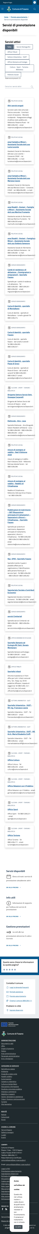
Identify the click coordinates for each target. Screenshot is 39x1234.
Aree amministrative (8, 1053)
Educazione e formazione (10, 1086)
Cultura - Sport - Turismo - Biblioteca (19, 68)
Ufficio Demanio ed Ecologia (17, 62)
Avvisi (3, 1119)
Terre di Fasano (6, 1130)
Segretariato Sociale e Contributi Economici (21, 591)
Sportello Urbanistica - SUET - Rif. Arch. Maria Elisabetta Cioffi (21, 732)
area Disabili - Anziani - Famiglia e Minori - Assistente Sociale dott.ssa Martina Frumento (21, 210)
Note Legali (5, 1186)
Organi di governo (7, 1048)
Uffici (3, 1046)
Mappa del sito (6, 1221)
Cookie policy (5, 1181)
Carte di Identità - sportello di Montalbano (19, 307)
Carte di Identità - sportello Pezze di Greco (19, 362)
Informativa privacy (8, 1184)
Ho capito (18, 1227)
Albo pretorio (5, 1196)
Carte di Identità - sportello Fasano (19, 333)
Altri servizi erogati (15, 105)
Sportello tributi (14, 671)
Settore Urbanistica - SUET (17, 57)
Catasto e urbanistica (8, 1081)
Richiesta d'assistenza (9, 1176)
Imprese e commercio (8, 1091)
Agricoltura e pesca (8, 1069)
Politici (3, 1051)
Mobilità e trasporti (8, 1094)
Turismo (4, 1101)
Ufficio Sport (13, 809)
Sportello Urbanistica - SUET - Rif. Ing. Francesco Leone (20, 706)
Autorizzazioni (6, 1079)
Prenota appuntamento (19, 17)
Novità (4, 1111)
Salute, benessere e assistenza (12, 1096)
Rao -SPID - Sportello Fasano (19, 558)
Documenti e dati (7, 1043)
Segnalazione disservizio (9, 1173)
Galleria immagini (7, 1132)
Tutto (9, 47)
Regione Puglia (7, 2)
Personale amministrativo (10, 1056)
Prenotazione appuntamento (11, 1171)
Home (6, 17)
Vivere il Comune (8, 1127)
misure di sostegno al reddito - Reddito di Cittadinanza (16, 483)
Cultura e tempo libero (9, 1084)
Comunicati (5, 1117)
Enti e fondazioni (7, 1058)
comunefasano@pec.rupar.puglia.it (13, 1160)
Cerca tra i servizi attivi (13, 86)
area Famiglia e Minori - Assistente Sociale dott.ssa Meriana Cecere (19, 178)
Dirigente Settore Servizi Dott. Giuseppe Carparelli (20, 396)
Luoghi (3, 1135)
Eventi (3, 1137)
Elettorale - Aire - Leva (17, 420)
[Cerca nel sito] (34, 9)
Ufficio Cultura (13, 760)
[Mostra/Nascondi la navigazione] (2, 9)
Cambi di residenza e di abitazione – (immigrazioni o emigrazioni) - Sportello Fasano (19, 273)
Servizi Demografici (23, 47)
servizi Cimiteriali (15, 616)
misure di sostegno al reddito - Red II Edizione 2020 (17, 452)
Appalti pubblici (6, 1076)
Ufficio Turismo (14, 835)
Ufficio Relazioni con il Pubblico (20, 786)
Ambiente (4, 1071)
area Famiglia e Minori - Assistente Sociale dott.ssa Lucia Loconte (19, 144)
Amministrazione (8, 1040)
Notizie (3, 1114)
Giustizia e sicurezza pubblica (11, 1089)
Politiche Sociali (13, 74)
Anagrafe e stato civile (9, 1074)
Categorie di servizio (10, 1066)
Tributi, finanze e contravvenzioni (13, 1099)
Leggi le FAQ (5, 1168)
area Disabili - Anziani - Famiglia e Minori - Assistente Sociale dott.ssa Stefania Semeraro (21, 241)
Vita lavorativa (6, 1104)
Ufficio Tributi (12, 52)
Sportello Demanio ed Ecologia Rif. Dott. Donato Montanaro (18, 645)
